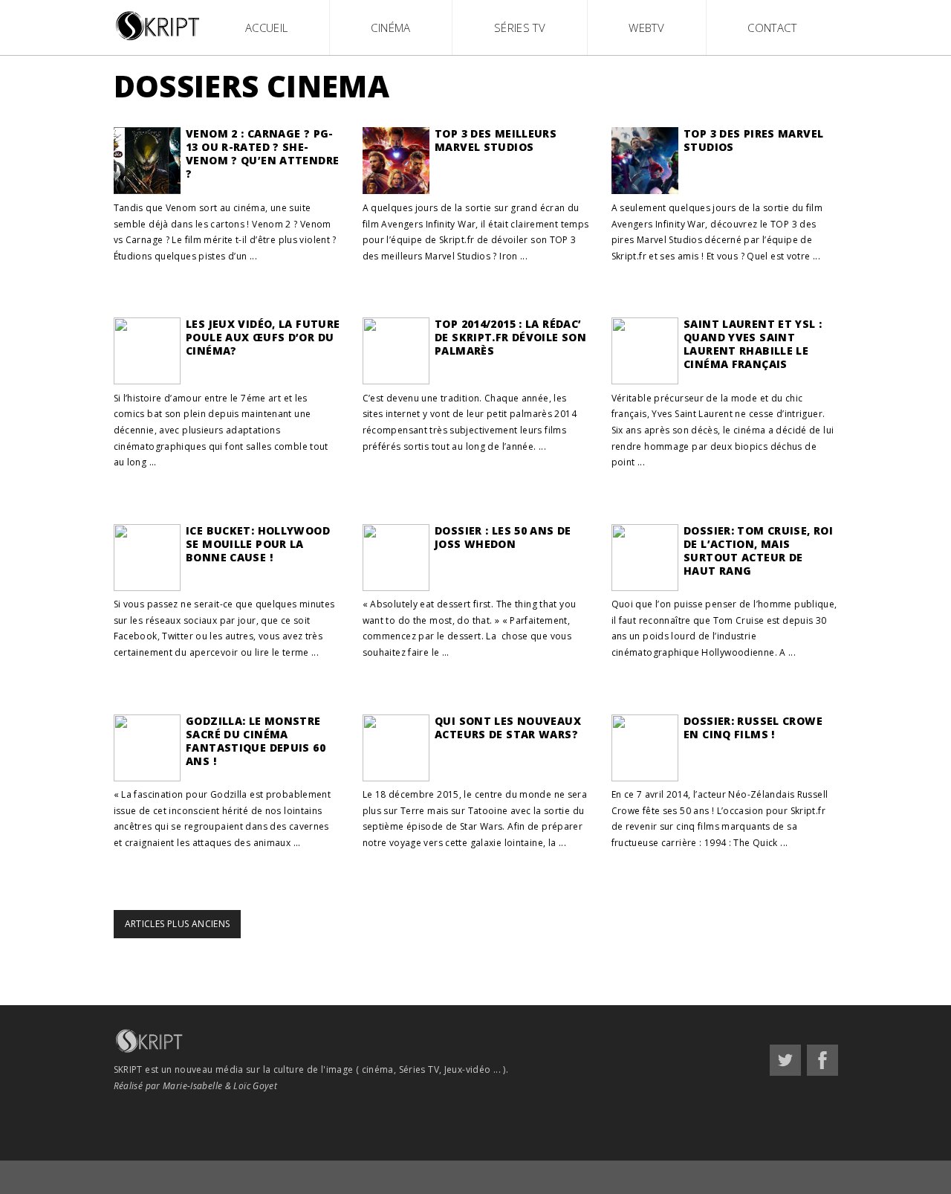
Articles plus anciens (177, 923)
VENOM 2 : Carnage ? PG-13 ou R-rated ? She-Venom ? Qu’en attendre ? (262, 153)
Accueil (266, 27)
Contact (771, 27)
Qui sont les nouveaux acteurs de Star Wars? (508, 727)
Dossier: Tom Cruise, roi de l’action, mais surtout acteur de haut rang (758, 550)
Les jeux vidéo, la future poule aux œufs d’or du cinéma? (263, 337)
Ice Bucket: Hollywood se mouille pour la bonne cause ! (258, 543)
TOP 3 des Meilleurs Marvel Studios (495, 140)
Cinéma (390, 27)
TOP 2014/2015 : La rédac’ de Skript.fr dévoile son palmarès (510, 337)
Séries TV (519, 27)
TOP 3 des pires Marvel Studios (753, 140)
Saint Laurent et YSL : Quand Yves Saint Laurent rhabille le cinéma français (753, 344)
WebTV (646, 27)
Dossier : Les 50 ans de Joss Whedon (503, 537)
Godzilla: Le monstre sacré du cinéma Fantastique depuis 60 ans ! (255, 741)
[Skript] (159, 41)
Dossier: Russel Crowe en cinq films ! (753, 727)
